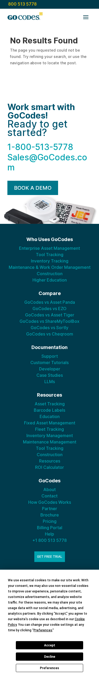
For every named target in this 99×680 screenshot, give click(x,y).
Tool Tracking (49, 254)
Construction (50, 273)
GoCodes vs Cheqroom (49, 334)
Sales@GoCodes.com (47, 162)
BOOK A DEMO (32, 188)
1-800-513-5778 (40, 147)
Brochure (49, 515)
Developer (49, 368)
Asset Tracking (50, 403)
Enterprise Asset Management (49, 248)
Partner (49, 508)
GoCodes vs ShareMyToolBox (49, 321)
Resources (49, 461)
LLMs (49, 381)
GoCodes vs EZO (49, 308)
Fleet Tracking (49, 429)
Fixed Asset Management (49, 422)
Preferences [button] (43, 630)
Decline (49, 657)
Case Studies (49, 375)
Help (49, 534)
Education (50, 416)
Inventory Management (49, 435)
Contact (49, 495)
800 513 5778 (22, 4)
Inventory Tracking (49, 261)
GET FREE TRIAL (49, 557)
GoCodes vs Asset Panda (49, 302)
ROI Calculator (49, 467)
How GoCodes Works (49, 502)
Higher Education (49, 280)
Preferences (49, 668)
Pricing (49, 521)
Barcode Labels (49, 410)
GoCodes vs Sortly (49, 327)
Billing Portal (49, 527)
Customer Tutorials (49, 362)
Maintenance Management (49, 442)
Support (49, 356)
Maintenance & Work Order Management (50, 267)
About (49, 489)
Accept (49, 645)
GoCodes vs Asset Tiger (49, 315)
